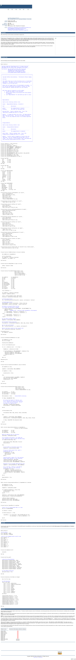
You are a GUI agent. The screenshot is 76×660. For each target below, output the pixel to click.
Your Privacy (40, 657)
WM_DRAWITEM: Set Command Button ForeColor (16, 29)
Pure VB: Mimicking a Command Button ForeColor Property (17, 28)
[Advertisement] (38, 2)
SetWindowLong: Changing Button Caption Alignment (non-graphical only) (19, 27)
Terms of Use (35, 657)
